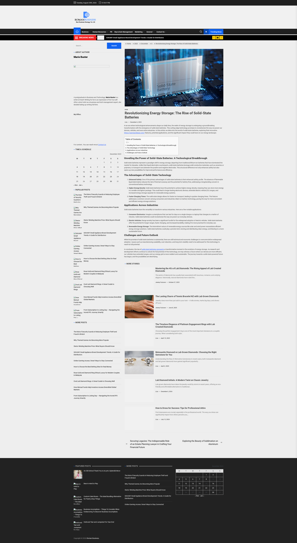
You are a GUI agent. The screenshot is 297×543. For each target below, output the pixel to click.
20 (91, 177)
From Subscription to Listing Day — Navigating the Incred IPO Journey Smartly (96, 397)
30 (111, 181)
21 (97, 177)
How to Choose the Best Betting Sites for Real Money (92, 367)
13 (91, 172)
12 (84, 172)
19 (84, 177)
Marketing (138, 32)
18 (77, 177)
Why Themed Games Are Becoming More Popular (91, 340)
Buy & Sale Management (124, 32)
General (149, 32)
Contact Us (161, 32)
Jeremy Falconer (160, 282)
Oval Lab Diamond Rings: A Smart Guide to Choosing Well (94, 381)
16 (111, 172)
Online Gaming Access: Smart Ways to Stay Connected (93, 361)
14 (97, 172)
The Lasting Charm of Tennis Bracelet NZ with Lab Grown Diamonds (187, 296)
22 (104, 177)
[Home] (77, 32)
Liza (126, 122)
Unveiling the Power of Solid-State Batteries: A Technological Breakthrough (151, 145)
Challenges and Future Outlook (137, 153)
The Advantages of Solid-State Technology (141, 148)
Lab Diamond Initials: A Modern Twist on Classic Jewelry (181, 380)
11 (77, 172)
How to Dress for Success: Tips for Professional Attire (180, 408)
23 (111, 177)
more (126, 109)
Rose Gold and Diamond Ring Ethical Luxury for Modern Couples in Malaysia (97, 374)
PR (111, 32)
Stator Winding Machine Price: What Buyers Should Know (94, 346)
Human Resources (99, 32)
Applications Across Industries (137, 150)
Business (85, 32)
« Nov (76, 185)
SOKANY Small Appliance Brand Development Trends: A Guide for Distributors (97, 353)
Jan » (81, 185)
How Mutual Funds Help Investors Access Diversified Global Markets (95, 388)
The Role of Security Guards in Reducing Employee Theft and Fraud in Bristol (95, 333)
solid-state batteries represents (152, 249)
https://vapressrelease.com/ (134, 133)
